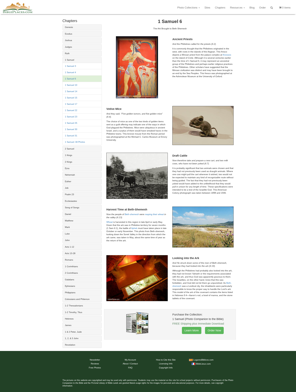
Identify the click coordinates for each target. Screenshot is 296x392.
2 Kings (68, 162)
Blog (252, 7)
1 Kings (68, 155)
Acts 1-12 (69, 247)
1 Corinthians (71, 266)
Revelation (70, 345)
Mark (67, 227)
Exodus (68, 34)
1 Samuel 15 (71, 97)
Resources (236, 7)
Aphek (134, 228)
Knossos (227, 55)
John (67, 240)
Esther (68, 181)
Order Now (214, 330)
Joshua (68, 40)
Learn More (192, 330)
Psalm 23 (69, 194)
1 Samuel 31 (71, 135)
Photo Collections (187, 7)
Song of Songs (72, 207)
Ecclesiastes (71, 201)
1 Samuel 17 (71, 104)
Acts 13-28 (70, 253)
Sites (207, 7)
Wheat (109, 222)
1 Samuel (69, 60)
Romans (69, 260)
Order (262, 7)
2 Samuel (69, 148)
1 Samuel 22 (71, 110)
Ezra (67, 168)
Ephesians (70, 286)
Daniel (68, 214)
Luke (67, 233)
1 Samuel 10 (71, 85)
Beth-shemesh (132, 214)
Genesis (69, 27)
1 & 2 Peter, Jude (73, 332)
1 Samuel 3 (70, 66)
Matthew (69, 220)
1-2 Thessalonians (74, 305)
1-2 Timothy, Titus (73, 312)
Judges (68, 47)
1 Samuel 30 (71, 129)
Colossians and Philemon (77, 299)
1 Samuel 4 (70, 72)
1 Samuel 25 (71, 123)
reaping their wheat (154, 214)
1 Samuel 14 (71, 91)
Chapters (220, 7)
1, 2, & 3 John (71, 338)
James (68, 325)
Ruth (67, 53)
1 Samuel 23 (71, 116)
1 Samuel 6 (70, 78)
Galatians (69, 279)
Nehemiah (70, 175)
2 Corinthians (71, 273)
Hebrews (69, 318)
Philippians (70, 292)
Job (66, 188)
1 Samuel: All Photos (75, 142)
